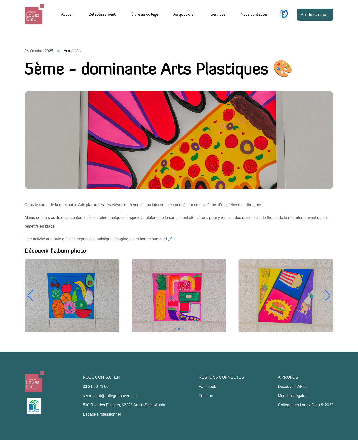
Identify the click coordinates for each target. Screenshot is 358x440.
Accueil (67, 15)
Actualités (72, 51)
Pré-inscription (315, 14)
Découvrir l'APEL (293, 386)
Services (218, 15)
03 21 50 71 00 (96, 386)
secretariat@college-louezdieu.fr (111, 396)
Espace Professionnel (102, 414)
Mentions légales (292, 396)
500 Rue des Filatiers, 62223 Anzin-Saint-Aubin (124, 405)
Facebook (207, 386)
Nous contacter (254, 15)
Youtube (206, 396)
